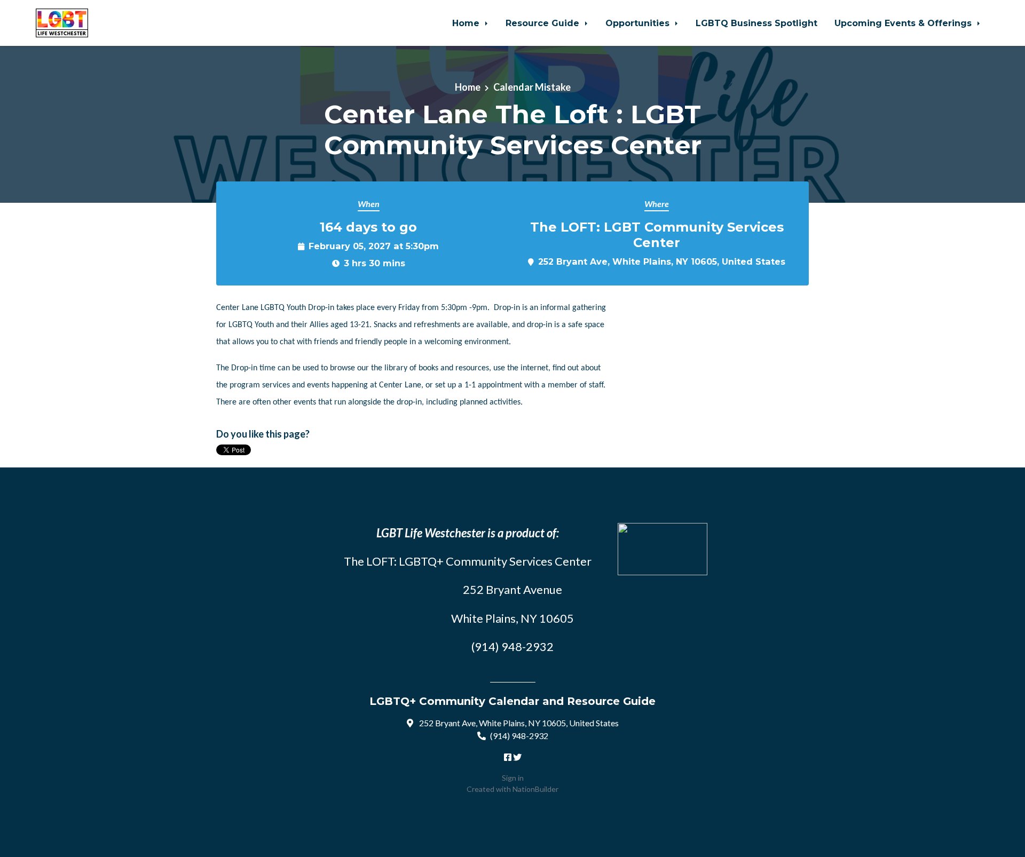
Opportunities (638, 23)
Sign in (513, 777)
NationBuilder (535, 788)
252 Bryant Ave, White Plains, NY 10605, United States (661, 261)
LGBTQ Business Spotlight (756, 23)
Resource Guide (544, 23)
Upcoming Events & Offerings (904, 23)
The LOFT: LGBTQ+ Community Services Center (468, 561)
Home (467, 23)
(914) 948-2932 (519, 736)
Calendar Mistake (532, 87)
